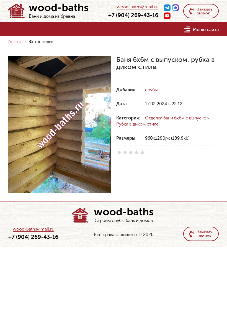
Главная (15, 41)
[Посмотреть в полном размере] (60, 124)
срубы (151, 89)
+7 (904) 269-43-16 (133, 15)
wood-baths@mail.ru (137, 7)
